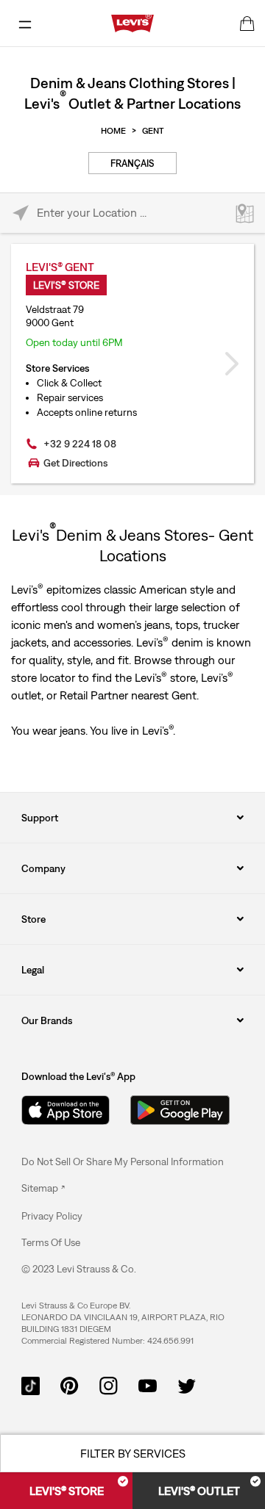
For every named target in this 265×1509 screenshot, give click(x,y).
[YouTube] (147, 1384)
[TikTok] (30, 1384)
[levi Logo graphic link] (132, 22)
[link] (43, 1188)
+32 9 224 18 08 (79, 444)
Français (132, 163)
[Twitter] (186, 1384)
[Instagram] (108, 1384)
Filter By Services (133, 1453)
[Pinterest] (69, 1384)
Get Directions (75, 463)
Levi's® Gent (60, 266)
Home (113, 131)
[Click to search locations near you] (20, 213)
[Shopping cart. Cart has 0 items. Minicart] (247, 23)
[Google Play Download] (180, 1110)
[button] (51, 1216)
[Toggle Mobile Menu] (25, 23)
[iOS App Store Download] (65, 1110)
